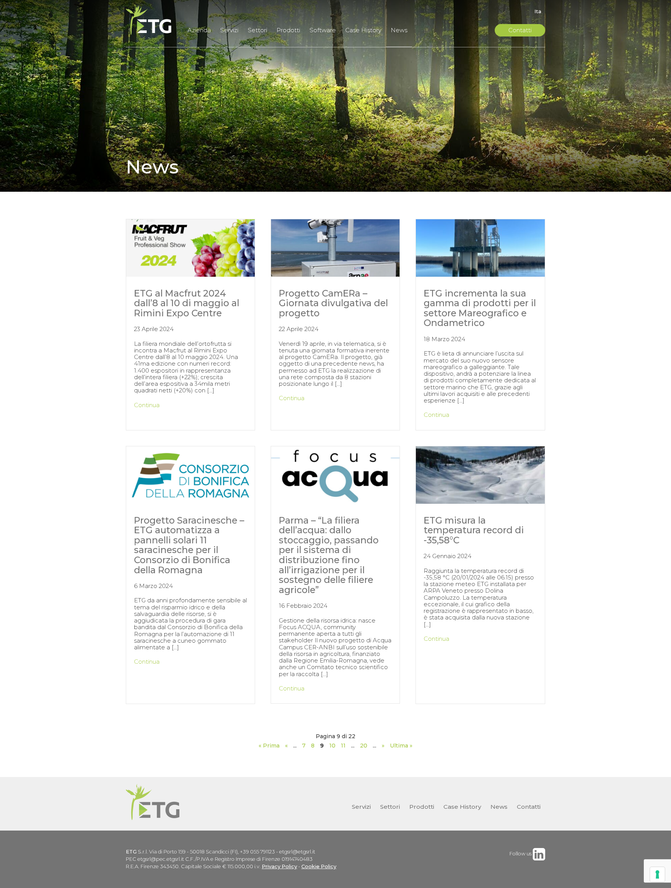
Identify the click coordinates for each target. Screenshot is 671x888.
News (399, 30)
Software (322, 30)
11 (343, 745)
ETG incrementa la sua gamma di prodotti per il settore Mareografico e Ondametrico (480, 308)
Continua (147, 405)
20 (363, 745)
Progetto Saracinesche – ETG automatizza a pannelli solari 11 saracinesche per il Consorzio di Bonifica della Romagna (189, 545)
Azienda (199, 30)
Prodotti (288, 30)
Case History (363, 30)
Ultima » (401, 745)
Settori (257, 30)
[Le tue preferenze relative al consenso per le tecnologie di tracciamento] (657, 874)
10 (332, 745)
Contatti (520, 30)
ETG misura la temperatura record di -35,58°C (474, 530)
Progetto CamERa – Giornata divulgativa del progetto (333, 303)
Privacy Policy (279, 866)
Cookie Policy (318, 866)
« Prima (269, 745)
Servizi (229, 30)
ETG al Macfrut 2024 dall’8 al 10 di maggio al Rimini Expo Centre (186, 303)
